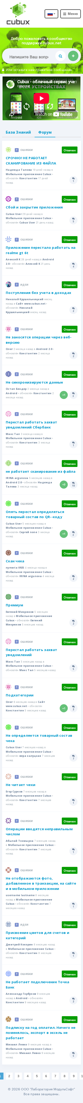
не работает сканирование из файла (40, 471)
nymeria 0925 (15, 567)
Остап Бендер (16, 388)
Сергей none (28, 532)
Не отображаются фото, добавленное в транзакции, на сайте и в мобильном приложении (41, 883)
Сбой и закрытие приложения (34, 207)
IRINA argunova (17, 478)
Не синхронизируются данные (34, 382)
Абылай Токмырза (20, 840)
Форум (45, 132)
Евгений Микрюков (20, 611)
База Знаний (18, 132)
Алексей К (13, 259)
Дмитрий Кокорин (19, 944)
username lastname (20, 895)
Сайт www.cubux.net (30, 303)
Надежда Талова (19, 169)
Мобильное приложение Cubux (28, 174)
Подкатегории (20, 695)
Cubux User (14, 214)
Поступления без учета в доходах (38, 292)
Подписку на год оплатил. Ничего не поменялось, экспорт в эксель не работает (40, 1032)
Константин (28, 178)
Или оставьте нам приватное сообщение (39, 69)
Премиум (14, 605)
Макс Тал (13, 434)
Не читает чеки (20, 784)
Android (11, 393)
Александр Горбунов (21, 993)
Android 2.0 (44, 349)
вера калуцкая (30, 755)
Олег (9, 349)
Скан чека (15, 561)
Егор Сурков (14, 791)
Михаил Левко (16, 1044)
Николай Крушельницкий (24, 299)
